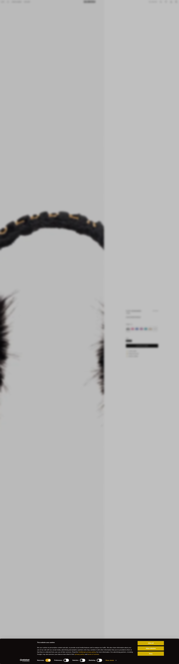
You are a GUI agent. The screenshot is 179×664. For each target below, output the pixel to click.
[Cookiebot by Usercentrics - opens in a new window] (25, 660)
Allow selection (151, 648)
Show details (110, 660)
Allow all (151, 643)
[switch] (66, 660)
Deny (150, 653)
